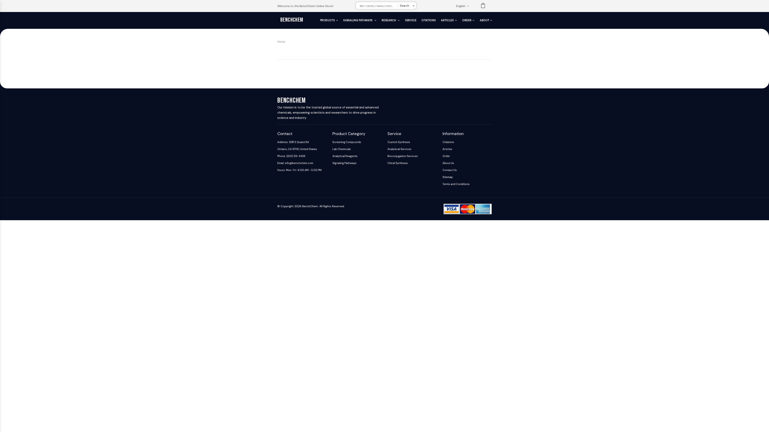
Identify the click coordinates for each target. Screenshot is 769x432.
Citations (429, 20)
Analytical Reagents (344, 156)
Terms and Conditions (456, 184)
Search (404, 5)
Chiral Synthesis (398, 163)
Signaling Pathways (358, 20)
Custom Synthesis (399, 142)
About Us (448, 163)
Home (281, 41)
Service (411, 20)
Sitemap (448, 177)
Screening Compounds (346, 142)
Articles (447, 20)
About (484, 20)
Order (466, 20)
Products (327, 20)
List (483, 6)
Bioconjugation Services (403, 156)
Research (389, 20)
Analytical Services (399, 149)
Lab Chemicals (341, 149)
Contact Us (450, 170)
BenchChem (291, 20)
